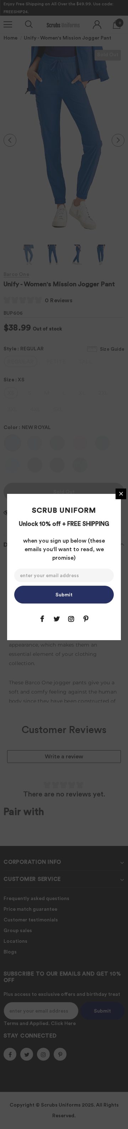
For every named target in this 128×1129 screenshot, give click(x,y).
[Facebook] (42, 618)
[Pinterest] (85, 618)
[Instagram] (71, 618)
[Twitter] (56, 618)
